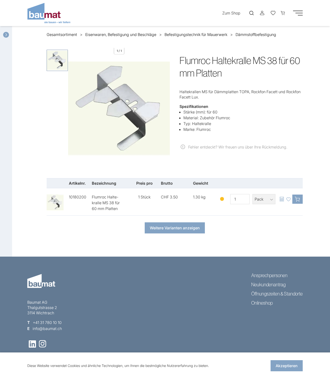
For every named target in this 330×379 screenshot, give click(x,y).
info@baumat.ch (47, 328)
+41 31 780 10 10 (47, 322)
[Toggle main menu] (298, 13)
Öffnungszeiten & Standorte (277, 293)
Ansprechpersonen (269, 275)
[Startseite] (50, 13)
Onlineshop (262, 303)
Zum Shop (231, 13)
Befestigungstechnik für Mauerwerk (196, 34)
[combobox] (263, 199)
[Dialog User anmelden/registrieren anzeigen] (262, 13)
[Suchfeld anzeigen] (251, 13)
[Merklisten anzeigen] (272, 13)
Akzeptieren (287, 365)
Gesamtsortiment (62, 34)
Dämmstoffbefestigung (256, 34)
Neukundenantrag (268, 284)
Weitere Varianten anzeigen (175, 227)
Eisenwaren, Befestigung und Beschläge (120, 34)
